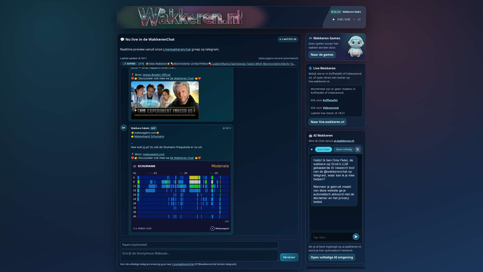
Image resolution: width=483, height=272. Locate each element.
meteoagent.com (154, 154)
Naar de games (322, 55)
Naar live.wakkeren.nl (327, 122)
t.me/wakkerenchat (177, 49)
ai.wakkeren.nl (344, 141)
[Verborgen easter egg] (176, 11)
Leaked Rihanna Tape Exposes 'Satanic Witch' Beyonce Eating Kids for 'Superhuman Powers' (263, 63)
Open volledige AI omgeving (332, 257)
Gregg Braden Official (156, 74)
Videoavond (331, 108)
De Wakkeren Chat (182, 78)
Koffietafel (330, 100)
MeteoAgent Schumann (149, 136)
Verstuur (289, 257)
